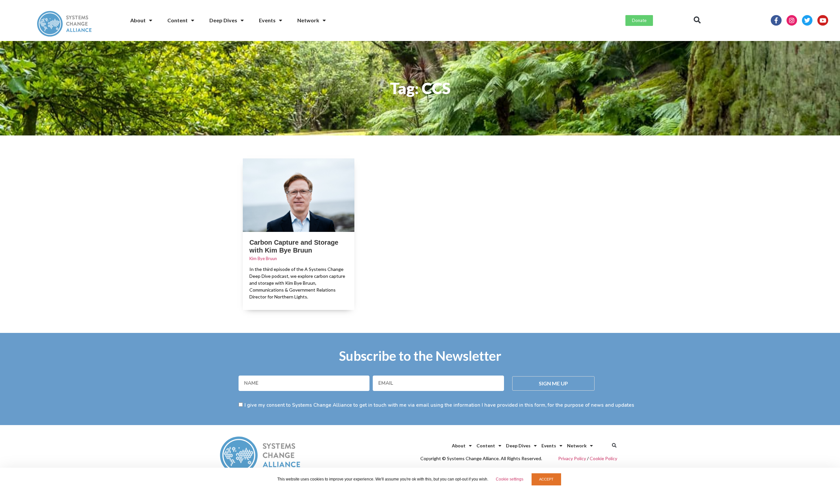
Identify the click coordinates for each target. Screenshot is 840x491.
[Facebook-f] (776, 20)
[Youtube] (822, 20)
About (138, 20)
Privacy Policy (572, 458)
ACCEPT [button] (546, 479)
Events (267, 20)
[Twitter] (807, 20)
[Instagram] (792, 20)
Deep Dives (223, 20)
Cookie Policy (603, 458)
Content (177, 20)
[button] (697, 20)
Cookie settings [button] (509, 479)
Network (308, 20)
